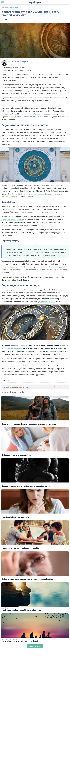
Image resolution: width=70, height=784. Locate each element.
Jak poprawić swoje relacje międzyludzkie (20, 548)
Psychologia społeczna (9, 639)
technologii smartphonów (11, 348)
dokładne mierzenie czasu (12, 219)
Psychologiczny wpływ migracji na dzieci (19, 641)
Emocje (3, 484)
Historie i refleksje (12, 7)
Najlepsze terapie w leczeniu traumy (17, 455)
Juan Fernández (18, 64)
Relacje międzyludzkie (8, 546)
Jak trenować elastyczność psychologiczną (21, 610)
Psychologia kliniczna (9, 577)
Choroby (4, 515)
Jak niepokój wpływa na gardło (15, 517)
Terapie (3, 453)
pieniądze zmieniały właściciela (47, 267)
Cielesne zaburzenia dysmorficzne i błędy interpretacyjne (27, 579)
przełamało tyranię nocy (34, 114)
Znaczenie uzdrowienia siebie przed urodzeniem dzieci (25, 486)
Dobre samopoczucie (8, 422)
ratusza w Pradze (47, 302)
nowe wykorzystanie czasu (33, 194)
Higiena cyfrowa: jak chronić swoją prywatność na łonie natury (29, 424)
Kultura (3, 7)
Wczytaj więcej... (35, 646)
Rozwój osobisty (7, 608)
